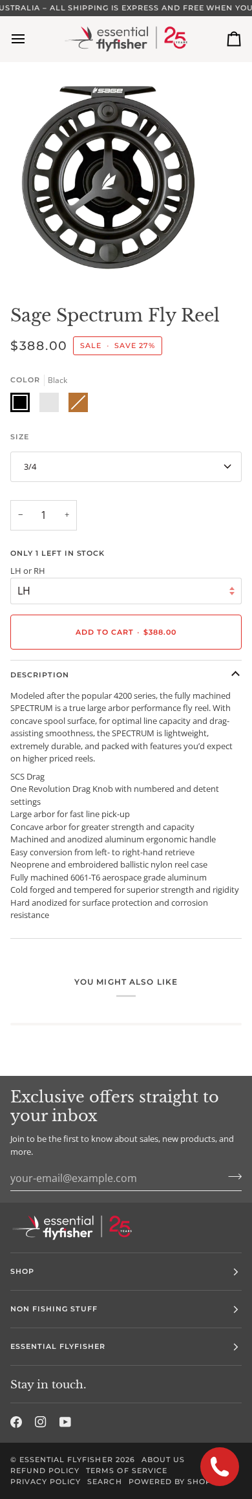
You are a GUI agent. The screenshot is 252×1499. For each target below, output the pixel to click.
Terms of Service (126, 1470)
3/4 (30, 466)
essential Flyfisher (66, 1459)
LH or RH (27, 570)
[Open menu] (29, 38)
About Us (163, 1459)
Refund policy (44, 1470)
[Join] (231, 1176)
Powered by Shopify (176, 1481)
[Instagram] (41, 1422)
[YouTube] (65, 1422)
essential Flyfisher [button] (58, 1346)
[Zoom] (24, 261)
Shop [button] (22, 1271)
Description (39, 674)
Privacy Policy (45, 1481)
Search (104, 1481)
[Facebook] (16, 1422)
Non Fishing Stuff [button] (54, 1308)
